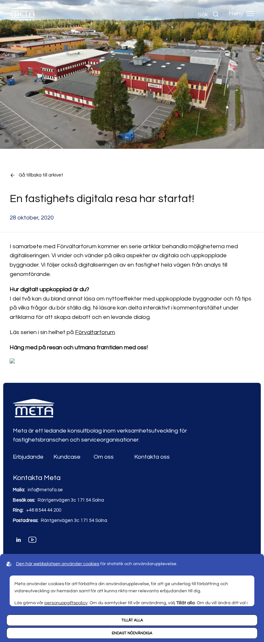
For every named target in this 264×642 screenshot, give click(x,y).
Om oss (104, 457)
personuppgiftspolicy (66, 603)
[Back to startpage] (22, 13)
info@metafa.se (45, 489)
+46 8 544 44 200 (43, 510)
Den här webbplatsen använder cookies (57, 564)
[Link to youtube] (32, 539)
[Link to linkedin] (18, 539)
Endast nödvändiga (132, 633)
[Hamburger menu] (250, 13)
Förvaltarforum (95, 332)
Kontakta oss (152, 457)
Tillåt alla (132, 620)
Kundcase (66, 457)
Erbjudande (28, 457)
